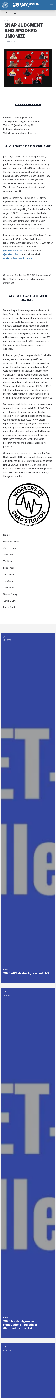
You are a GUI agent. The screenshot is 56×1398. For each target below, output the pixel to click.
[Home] (6, 13)
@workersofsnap (12, 254)
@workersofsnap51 (13, 250)
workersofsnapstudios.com (17, 258)
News (15, 13)
